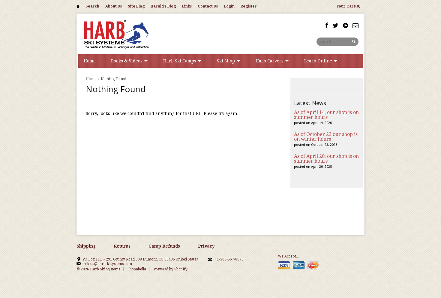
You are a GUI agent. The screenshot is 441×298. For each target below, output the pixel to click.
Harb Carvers (270, 61)
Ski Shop (226, 61)
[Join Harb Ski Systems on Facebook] (327, 26)
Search (92, 6)
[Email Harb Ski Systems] (355, 26)
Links (187, 6)
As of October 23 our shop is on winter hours (326, 136)
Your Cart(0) (349, 6)
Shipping (86, 246)
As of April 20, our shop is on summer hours (326, 158)
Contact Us (208, 6)
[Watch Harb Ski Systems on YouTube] (345, 26)
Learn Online (318, 61)
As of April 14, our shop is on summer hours (326, 115)
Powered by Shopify (171, 269)
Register (249, 6)
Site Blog (136, 6)
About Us (113, 6)
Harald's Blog (163, 6)
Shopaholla (137, 269)
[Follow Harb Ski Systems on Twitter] (335, 26)
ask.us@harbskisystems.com (108, 264)
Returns (122, 246)
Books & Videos (127, 61)
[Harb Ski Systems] (115, 34)
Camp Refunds (164, 246)
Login (229, 6)
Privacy (206, 246)
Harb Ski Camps (180, 61)
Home (78, 7)
